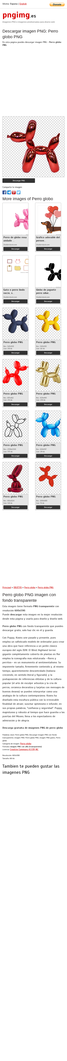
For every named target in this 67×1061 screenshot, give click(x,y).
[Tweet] (18, 192)
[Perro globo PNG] (15, 320)
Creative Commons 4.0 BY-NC (24, 749)
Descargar (15, 249)
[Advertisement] (33, 83)
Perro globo (25, 743)
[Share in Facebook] (4, 192)
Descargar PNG (19, 180)
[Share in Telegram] (9, 192)
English (23, 3)
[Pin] (14, 192)
